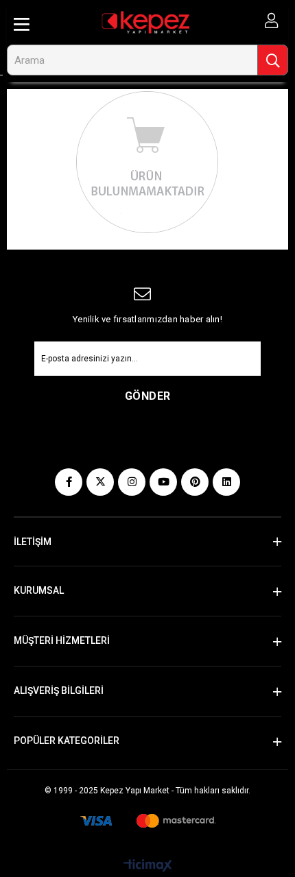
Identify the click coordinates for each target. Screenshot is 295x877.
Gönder (148, 396)
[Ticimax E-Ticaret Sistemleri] (147, 866)
